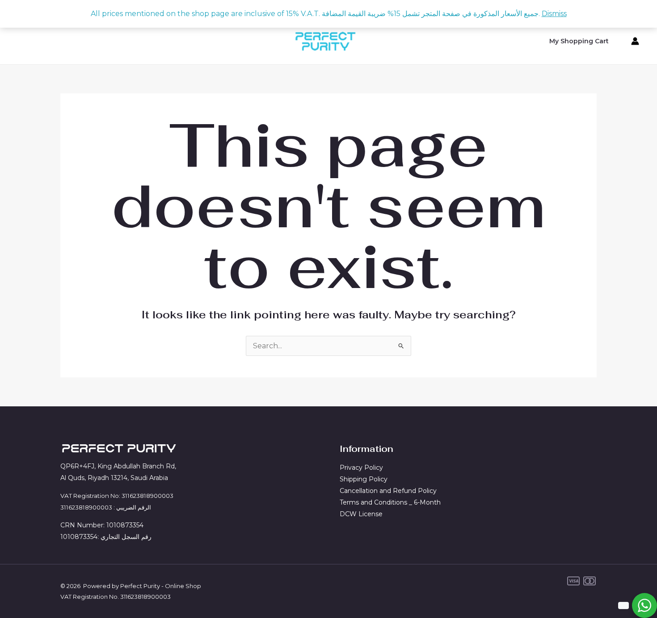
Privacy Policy (361, 468)
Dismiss (554, 13)
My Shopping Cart (579, 41)
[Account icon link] (635, 41)
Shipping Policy (363, 479)
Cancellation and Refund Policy (388, 491)
